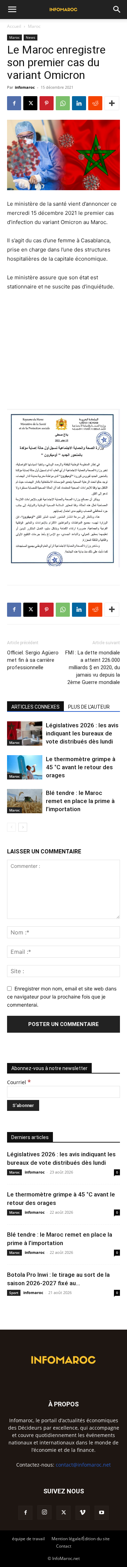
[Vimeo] (82, 1513)
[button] (12, 9)
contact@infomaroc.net (83, 1464)
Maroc (34, 26)
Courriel (19, 1082)
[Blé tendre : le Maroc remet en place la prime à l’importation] (24, 801)
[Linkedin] (79, 103)
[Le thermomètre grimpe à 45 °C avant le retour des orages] (24, 767)
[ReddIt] (95, 103)
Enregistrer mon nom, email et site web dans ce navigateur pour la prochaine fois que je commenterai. (61, 996)
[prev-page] (11, 827)
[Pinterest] (47, 103)
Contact (63, 1546)
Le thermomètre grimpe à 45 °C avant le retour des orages (80, 767)
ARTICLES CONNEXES (35, 707)
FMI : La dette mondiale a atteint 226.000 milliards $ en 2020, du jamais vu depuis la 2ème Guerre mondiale (92, 667)
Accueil (14, 26)
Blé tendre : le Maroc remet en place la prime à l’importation (80, 801)
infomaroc (25, 87)
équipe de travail (28, 1539)
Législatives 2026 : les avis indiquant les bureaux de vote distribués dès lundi (82, 733)
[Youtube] (102, 1513)
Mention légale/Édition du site (81, 1539)
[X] (30, 103)
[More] (111, 103)
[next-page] (22, 827)
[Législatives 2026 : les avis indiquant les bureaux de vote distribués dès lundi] (24, 733)
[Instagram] (44, 1512)
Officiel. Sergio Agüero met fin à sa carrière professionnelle (33, 660)
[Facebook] (14, 103)
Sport (13, 1292)
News (30, 37)
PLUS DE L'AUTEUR (89, 707)
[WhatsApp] (63, 103)
